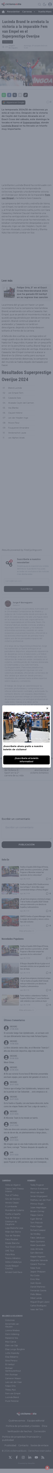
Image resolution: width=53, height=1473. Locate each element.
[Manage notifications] (47, 1468)
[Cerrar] (47, 708)
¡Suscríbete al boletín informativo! (26, 760)
